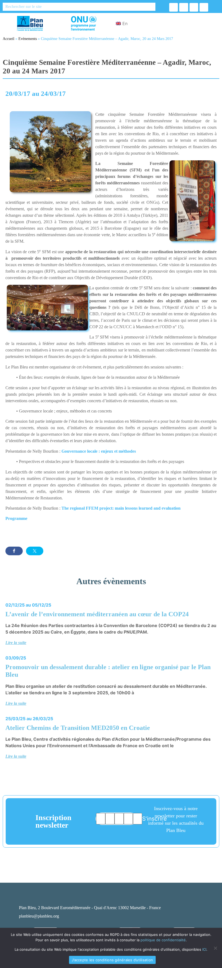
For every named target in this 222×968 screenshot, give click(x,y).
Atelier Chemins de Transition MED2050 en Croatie (77, 727)
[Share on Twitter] (34, 551)
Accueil (8, 39)
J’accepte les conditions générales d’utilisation (112, 960)
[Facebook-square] (161, 897)
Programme (16, 518)
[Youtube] (204, 7)
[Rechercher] (151, 7)
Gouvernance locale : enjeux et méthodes (98, 451)
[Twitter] (183, 7)
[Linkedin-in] (194, 7)
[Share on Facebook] (14, 551)
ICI (204, 949)
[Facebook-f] (173, 7)
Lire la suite (15, 642)
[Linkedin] (176, 897)
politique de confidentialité (163, 940)
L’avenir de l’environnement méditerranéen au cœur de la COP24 (97, 614)
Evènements (27, 39)
